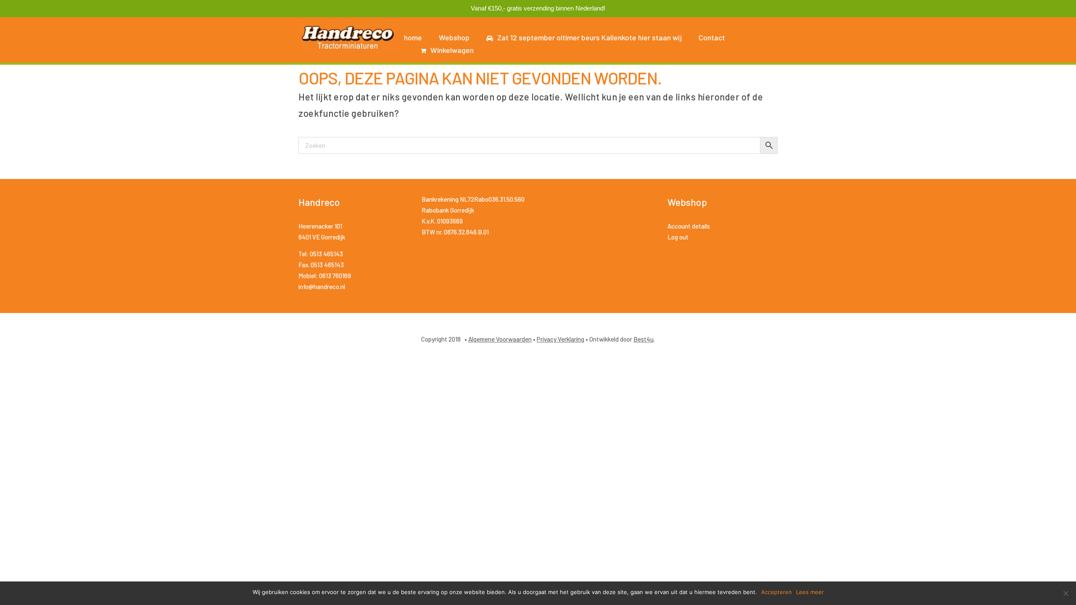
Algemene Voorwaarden (500, 339)
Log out (677, 237)
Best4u (643, 339)
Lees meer (810, 592)
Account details (688, 226)
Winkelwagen (452, 50)
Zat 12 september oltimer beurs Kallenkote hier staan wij (589, 37)
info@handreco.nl (321, 286)
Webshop (454, 37)
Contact (712, 37)
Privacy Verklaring (560, 339)
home (413, 37)
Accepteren (776, 592)
